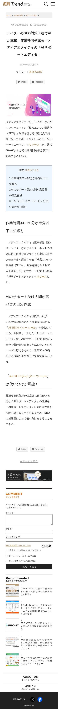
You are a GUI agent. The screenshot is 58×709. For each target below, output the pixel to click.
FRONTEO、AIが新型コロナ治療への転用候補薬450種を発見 (36, 626)
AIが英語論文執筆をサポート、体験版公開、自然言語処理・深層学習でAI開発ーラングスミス (36, 644)
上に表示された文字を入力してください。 (24, 550)
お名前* (9, 529)
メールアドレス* (13, 537)
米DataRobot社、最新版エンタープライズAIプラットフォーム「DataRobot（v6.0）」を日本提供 (36, 609)
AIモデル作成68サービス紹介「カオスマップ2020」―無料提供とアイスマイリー (36, 661)
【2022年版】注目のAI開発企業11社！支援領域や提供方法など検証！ (36, 591)
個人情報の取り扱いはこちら (18, 545)
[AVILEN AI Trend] (17, 4)
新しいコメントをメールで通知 (22, 556)
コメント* (10, 513)
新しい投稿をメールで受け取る (22, 561)
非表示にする (32, 170)
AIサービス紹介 (29, 64)
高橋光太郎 (35, 71)
